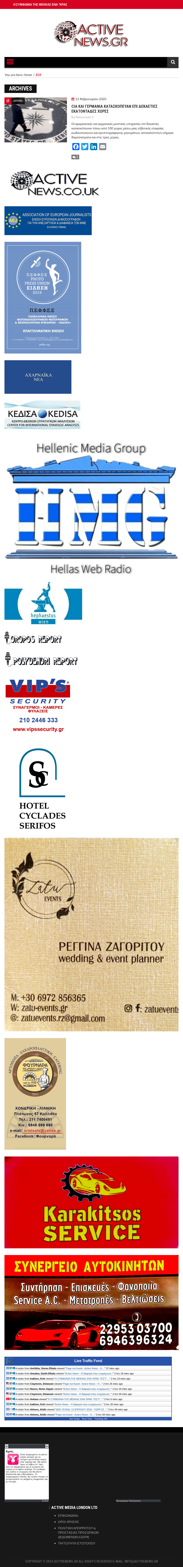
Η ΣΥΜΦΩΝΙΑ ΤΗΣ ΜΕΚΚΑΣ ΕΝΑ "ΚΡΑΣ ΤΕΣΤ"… (82, 1378)
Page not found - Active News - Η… (85, 1368)
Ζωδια (45, 1500)
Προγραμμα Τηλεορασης (128, 1500)
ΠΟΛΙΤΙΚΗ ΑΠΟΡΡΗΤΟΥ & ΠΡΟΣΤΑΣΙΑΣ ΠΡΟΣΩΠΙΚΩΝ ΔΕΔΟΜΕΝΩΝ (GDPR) (78, 1532)
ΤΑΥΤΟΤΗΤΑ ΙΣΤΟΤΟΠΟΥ (76, 1543)
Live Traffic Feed (88, 1361)
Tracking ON (100, 1418)
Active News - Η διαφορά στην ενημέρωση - (89, 1373)
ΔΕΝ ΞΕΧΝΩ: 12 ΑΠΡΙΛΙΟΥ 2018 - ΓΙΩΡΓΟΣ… (81, 1409)
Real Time (87, 1418)
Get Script (74, 1418)
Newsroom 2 (85, 117)
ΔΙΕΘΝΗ (18, 100)
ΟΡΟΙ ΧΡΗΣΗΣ (68, 1522)
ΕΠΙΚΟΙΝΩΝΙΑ (68, 1515)
